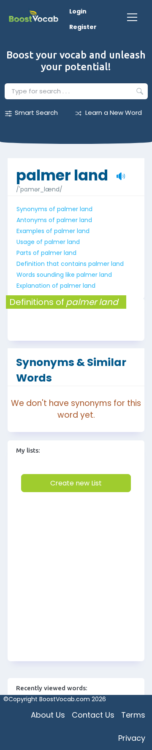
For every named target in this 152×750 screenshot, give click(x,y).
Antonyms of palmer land (54, 220)
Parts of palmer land (46, 253)
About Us (48, 715)
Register (83, 27)
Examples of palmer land (53, 231)
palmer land (62, 171)
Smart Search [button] (36, 112)
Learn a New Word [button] (113, 112)
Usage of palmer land (48, 242)
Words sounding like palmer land (64, 274)
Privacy (131, 738)
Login (78, 11)
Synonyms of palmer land (54, 209)
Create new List (76, 483)
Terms (133, 715)
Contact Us (93, 715)
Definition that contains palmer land (70, 264)
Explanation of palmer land (55, 285)
